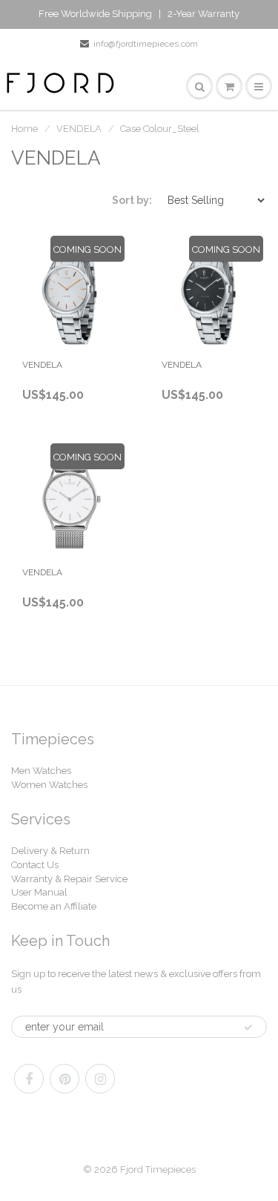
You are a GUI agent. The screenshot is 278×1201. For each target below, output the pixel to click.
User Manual (39, 892)
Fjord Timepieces (158, 1169)
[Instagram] (100, 1079)
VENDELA (79, 128)
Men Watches (41, 770)
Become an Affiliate (53, 906)
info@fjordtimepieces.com (145, 44)
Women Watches (49, 784)
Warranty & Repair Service (69, 878)
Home (24, 128)
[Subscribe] (248, 1027)
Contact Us (35, 864)
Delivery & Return (50, 850)
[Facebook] (29, 1079)
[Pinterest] (64, 1079)
